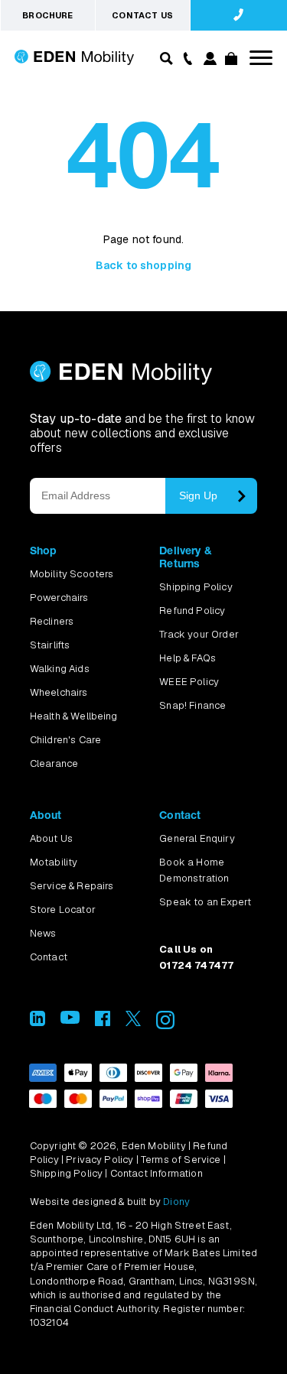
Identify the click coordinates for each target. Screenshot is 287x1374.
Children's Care (65, 739)
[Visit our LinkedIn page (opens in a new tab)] (37, 1022)
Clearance (54, 763)
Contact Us (142, 15)
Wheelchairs (59, 692)
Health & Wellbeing (74, 716)
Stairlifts (50, 644)
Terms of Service (181, 1159)
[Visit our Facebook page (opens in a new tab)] (102, 1022)
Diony (176, 1201)
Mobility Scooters (72, 573)
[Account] (209, 61)
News (43, 933)
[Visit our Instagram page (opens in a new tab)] (165, 1025)
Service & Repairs (72, 885)
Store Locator (63, 909)
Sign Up (198, 495)
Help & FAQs (187, 657)
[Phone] (185, 57)
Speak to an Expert (205, 901)
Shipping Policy (195, 586)
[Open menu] (260, 58)
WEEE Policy (189, 681)
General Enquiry (196, 838)
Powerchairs (59, 597)
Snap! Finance (192, 705)
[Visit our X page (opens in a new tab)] (133, 1022)
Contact (48, 956)
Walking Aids (60, 668)
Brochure (47, 15)
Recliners (51, 621)
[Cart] (230, 61)
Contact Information (156, 1173)
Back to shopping (144, 265)
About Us (51, 838)
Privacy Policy (99, 1159)
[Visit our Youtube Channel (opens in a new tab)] (70, 1020)
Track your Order (199, 634)
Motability (54, 862)
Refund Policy (192, 610)
